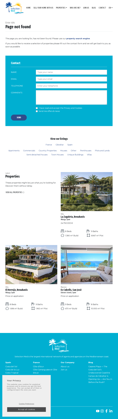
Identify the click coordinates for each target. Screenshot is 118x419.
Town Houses (57, 155)
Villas (89, 155)
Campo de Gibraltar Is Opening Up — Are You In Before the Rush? (100, 379)
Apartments (13, 151)
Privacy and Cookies (73, 108)
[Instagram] (102, 412)
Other (73, 151)
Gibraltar (60, 145)
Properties (60, 7)
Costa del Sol (11, 366)
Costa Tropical (11, 373)
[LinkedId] (111, 412)
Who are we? (75, 7)
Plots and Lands (102, 151)
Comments (16, 93)
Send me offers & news (49, 111)
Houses (63, 151)
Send (19, 117)
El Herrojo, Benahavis (16, 290)
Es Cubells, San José (71, 290)
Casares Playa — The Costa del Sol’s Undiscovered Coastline (99, 369)
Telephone (17, 86)
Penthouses (85, 151)
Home (28, 7)
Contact (102, 7)
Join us (86, 7)
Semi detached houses (37, 155)
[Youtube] (97, 412)
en (110, 7)
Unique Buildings (75, 155)
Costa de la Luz (12, 370)
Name (14, 72)
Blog (94, 7)
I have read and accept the (60, 108)
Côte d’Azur (38, 366)
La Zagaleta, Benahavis (73, 217)
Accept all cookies (26, 409)
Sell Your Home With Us (43, 7)
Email (14, 79)
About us (65, 366)
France (49, 145)
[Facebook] (106, 412)
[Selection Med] (14, 8)
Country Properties (48, 151)
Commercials (29, 151)
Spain (69, 145)
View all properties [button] (15, 192)
